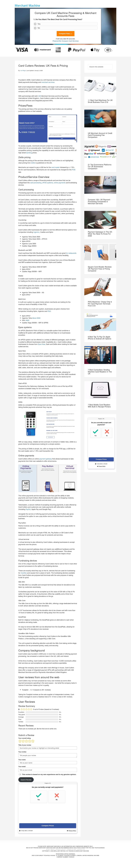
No (39, 28)
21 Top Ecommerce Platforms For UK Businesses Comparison (99, 166)
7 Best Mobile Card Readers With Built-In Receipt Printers (99, 405)
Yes (39, 24)
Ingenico (36, 232)
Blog (48, 849)
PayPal (28, 509)
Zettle (33, 163)
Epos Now (41, 344)
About (53, 849)
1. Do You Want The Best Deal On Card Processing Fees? (58, 19)
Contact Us (81, 849)
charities (24, 573)
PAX (49, 311)
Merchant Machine (27, 5)
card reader (55, 167)
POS (73, 169)
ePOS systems (47, 182)
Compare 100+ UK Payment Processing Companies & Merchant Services (99, 201)
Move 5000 (36, 318)
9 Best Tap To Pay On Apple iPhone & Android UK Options (99, 337)
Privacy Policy (61, 849)
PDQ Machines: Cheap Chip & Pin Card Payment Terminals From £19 (100, 303)
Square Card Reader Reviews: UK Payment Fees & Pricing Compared (100, 268)
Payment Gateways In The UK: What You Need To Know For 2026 (100, 233)
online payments (60, 182)
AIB (39, 96)
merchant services (47, 82)
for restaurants (71, 253)
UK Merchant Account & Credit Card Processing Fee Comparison (100, 135)
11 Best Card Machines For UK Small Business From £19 (100, 101)
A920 (27, 320)
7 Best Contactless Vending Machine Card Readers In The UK (100, 371)
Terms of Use (71, 849)
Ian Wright (23, 70)
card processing (35, 182)
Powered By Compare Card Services (65, 41)
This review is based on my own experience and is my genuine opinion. (49, 774)
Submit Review (26, 779)
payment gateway (45, 459)
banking (29, 152)
